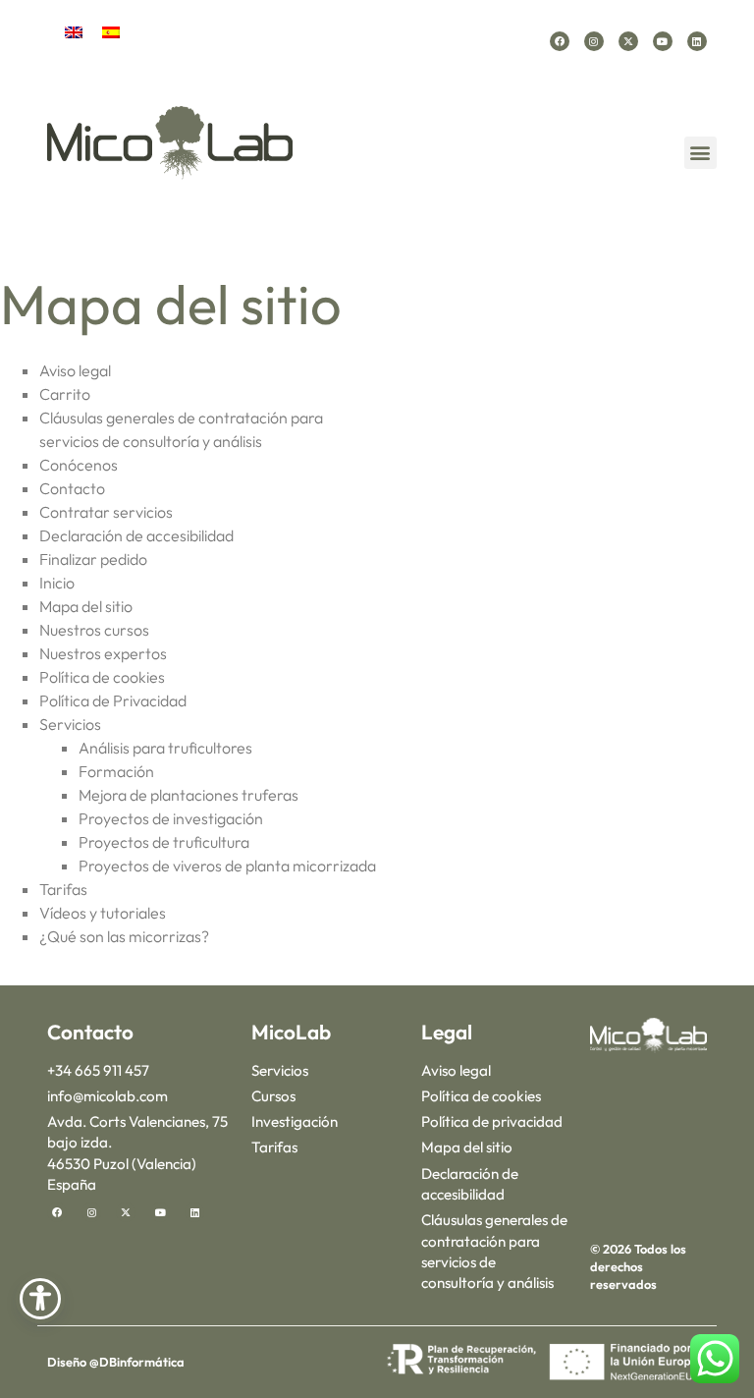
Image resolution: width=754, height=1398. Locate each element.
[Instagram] (594, 41)
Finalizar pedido (93, 559)
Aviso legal (75, 370)
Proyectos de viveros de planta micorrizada (227, 865)
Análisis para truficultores (165, 747)
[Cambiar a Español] (111, 31)
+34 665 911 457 (98, 1070)
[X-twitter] (628, 41)
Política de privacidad (492, 1121)
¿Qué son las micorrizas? (124, 936)
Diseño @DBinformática (116, 1362)
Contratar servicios (106, 512)
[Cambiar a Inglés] (73, 31)
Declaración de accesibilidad (136, 535)
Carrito (64, 394)
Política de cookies (102, 677)
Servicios (70, 724)
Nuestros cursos (94, 630)
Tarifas (63, 889)
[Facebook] (559, 41)
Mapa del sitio (86, 606)
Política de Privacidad (113, 700)
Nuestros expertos (103, 653)
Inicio (57, 582)
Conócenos (78, 465)
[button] (700, 153)
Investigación (294, 1121)
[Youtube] (663, 41)
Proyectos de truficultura (164, 842)
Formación (116, 771)
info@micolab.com (107, 1096)
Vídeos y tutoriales (102, 913)
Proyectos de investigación (171, 818)
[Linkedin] (697, 41)
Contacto (72, 488)
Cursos (273, 1096)
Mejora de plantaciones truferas (188, 795)
